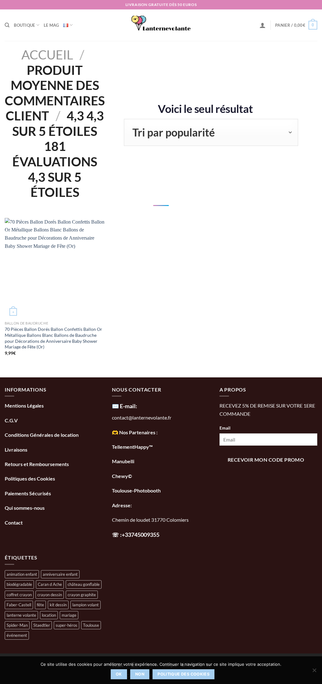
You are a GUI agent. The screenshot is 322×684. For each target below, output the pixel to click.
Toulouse (91, 625)
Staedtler (41, 625)
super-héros (66, 625)
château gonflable (84, 584)
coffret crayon (19, 594)
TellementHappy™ (132, 447)
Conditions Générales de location (42, 435)
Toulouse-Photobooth (136, 490)
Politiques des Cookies (30, 478)
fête (40, 604)
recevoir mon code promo (266, 460)
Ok (119, 674)
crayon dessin (49, 594)
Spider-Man (17, 625)
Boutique (24, 25)
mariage (69, 615)
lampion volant (85, 604)
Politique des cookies (183, 674)
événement (17, 635)
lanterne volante (21, 615)
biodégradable (19, 584)
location (49, 615)
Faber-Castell (19, 604)
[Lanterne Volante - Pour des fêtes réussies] (161, 25)
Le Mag (51, 25)
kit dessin (58, 604)
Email (224, 428)
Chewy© (122, 476)
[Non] (314, 672)
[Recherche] (7, 25)
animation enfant (22, 574)
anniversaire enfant (60, 574)
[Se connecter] (262, 25)
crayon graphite (82, 594)
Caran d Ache (50, 584)
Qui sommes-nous (25, 508)
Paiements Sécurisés (28, 493)
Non (139, 674)
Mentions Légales (24, 406)
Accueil (47, 54)
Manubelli (123, 461)
